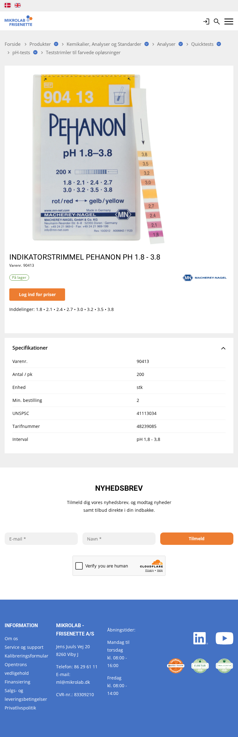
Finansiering (17, 682)
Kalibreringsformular (26, 656)
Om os (11, 638)
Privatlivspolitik (20, 708)
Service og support (24, 647)
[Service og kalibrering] (176, 666)
